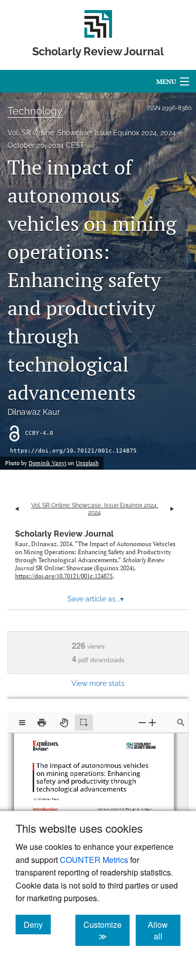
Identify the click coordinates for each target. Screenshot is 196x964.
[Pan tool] (64, 723)
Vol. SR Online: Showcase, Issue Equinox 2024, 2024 (92, 133)
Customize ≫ (106, 930)
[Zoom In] (152, 722)
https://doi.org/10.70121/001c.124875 (73, 451)
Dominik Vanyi (47, 463)
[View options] (22, 722)
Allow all (164, 930)
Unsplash (87, 463)
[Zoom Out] (142, 722)
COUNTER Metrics (94, 859)
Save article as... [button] (95, 599)
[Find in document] (181, 723)
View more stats (98, 683)
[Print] (42, 723)
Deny (37, 924)
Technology (35, 111)
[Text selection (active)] (84, 723)
